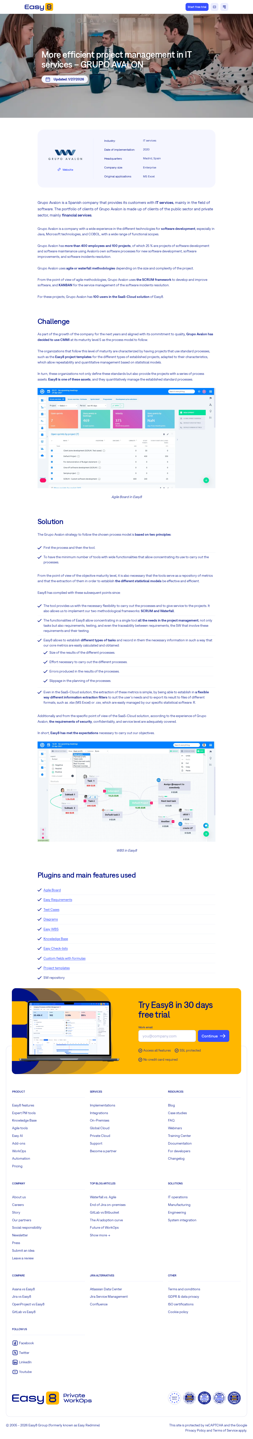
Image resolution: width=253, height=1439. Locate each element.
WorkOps (19, 1151)
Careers (18, 1205)
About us (19, 1197)
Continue (210, 1036)
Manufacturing (179, 1205)
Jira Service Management (109, 1296)
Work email (145, 1027)
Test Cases (51, 909)
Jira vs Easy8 (21, 1296)
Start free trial (197, 7)
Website (68, 169)
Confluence (98, 1304)
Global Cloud (99, 1128)
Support (96, 1143)
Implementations (102, 1105)
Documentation (180, 1143)
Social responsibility (27, 1227)
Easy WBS (51, 929)
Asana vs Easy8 (23, 1289)
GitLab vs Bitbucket (104, 1212)
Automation (21, 1158)
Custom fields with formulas (64, 958)
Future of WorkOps (104, 1227)
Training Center (179, 1136)
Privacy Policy (195, 1430)
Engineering (177, 1212)
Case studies (177, 1113)
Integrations (99, 1113)
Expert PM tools (24, 1113)
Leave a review (23, 1258)
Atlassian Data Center (106, 1289)
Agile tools (20, 1128)
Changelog (176, 1158)
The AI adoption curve (106, 1220)
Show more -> (100, 1235)
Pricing (17, 1166)
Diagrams (50, 919)
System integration (182, 1220)
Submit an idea (23, 1250)
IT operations (178, 1197)
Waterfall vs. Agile (103, 1197)
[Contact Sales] (214, 7)
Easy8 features (23, 1105)
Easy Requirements (57, 900)
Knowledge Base (55, 939)
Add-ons (18, 1143)
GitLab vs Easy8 (24, 1312)
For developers (179, 1151)
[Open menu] (224, 7)
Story (16, 1212)
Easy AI (17, 1136)
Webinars (175, 1128)
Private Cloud (100, 1136)
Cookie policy (178, 1312)
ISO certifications (180, 1304)
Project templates (56, 968)
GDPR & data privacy (183, 1296)
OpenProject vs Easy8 (28, 1304)
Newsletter (20, 1235)
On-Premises (99, 1120)
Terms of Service (225, 1430)
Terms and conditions (184, 1289)
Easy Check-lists (55, 948)
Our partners (21, 1220)
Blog (171, 1105)
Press (16, 1243)
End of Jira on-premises (108, 1205)
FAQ (171, 1120)
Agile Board (52, 890)
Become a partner (103, 1151)
